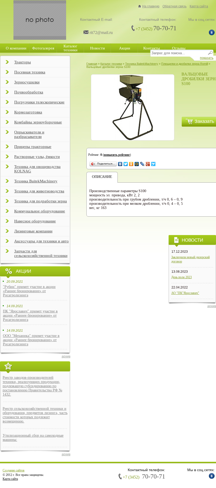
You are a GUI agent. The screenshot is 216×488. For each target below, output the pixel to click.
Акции (124, 48)
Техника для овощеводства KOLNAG (37, 169)
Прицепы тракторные (32, 147)
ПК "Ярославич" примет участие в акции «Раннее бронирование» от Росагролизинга (30, 315)
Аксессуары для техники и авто (41, 241)
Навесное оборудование (35, 221)
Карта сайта (199, 6)
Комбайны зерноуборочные (38, 122)
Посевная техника (29, 72)
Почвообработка (28, 92)
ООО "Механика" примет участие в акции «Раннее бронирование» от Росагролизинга (31, 340)
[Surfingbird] (153, 164)
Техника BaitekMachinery (35, 181)
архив (66, 356)
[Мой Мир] (137, 164)
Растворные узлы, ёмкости (37, 157)
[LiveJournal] (142, 164)
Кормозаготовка (28, 112)
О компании (16, 48)
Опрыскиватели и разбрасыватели (29, 134)
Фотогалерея (43, 48)
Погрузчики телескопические (39, 102)
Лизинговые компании (33, 231)
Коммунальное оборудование (39, 211)
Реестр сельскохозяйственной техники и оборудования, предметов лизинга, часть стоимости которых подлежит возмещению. (35, 415)
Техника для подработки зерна (40, 201)
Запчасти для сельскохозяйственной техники (40, 253)
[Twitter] (126, 164)
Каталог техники (70, 48)
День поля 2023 (181, 277)
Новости (97, 48)
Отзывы (178, 48)
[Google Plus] (148, 164)
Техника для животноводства (39, 191)
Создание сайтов (13, 470)
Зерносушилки (27, 82)
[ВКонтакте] (120, 164)
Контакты (151, 48)
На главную (150, 6)
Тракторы (22, 62)
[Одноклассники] (131, 164)
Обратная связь (174, 6)
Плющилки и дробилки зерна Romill (184, 63)
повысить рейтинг (117, 155)
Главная (91, 63)
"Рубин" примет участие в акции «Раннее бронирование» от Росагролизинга (29, 291)
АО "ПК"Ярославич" (185, 293)
